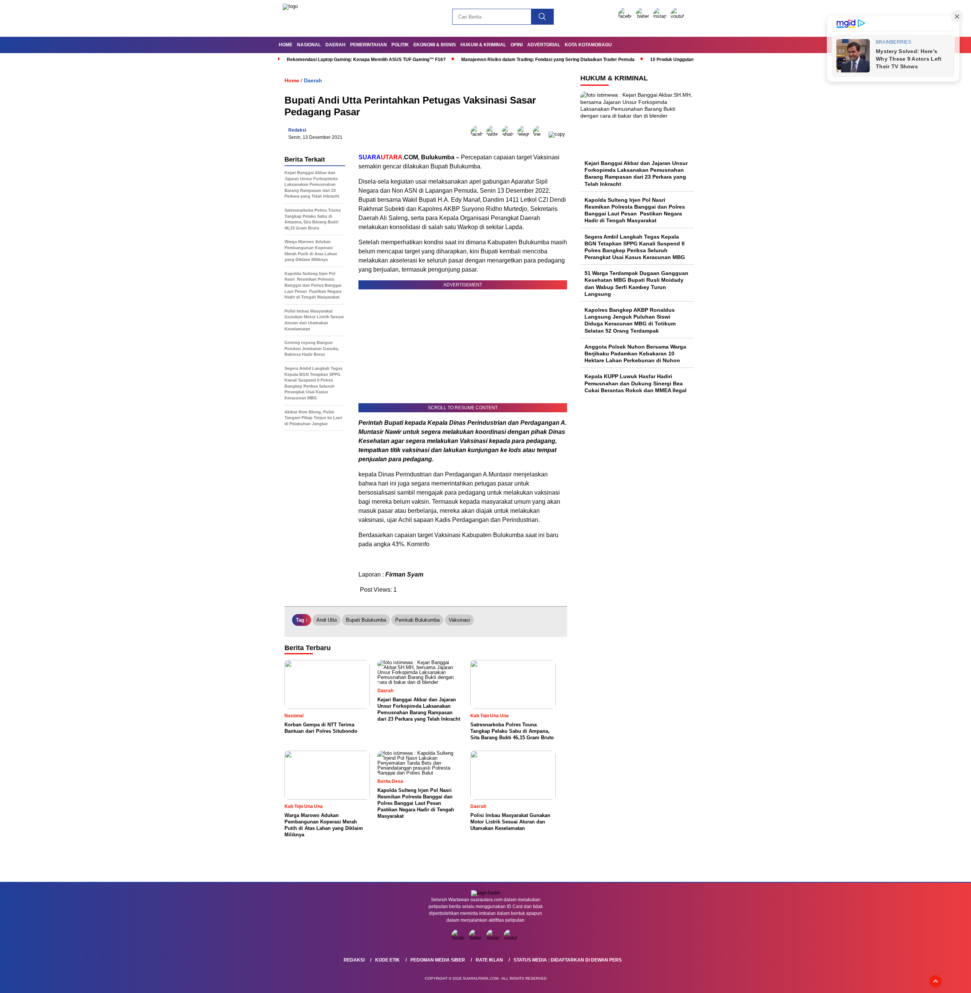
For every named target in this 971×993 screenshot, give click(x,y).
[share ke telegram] (525, 134)
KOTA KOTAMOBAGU (588, 44)
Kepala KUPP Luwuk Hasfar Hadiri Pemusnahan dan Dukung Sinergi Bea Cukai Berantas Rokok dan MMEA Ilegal (635, 383)
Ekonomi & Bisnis (434, 44)
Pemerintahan (368, 44)
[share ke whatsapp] (509, 134)
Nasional (309, 44)
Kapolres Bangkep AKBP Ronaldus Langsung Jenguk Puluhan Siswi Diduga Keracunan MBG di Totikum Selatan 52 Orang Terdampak (630, 320)
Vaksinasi (459, 620)
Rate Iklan (489, 960)
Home (285, 44)
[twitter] (644, 16)
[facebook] (626, 16)
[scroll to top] (935, 981)
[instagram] (661, 16)
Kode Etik (387, 960)
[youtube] (679, 16)
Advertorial (543, 44)
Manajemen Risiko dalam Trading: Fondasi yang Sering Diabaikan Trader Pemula (548, 59)
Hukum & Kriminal (483, 44)
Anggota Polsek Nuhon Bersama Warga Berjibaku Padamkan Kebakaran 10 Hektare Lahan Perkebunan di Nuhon (635, 353)
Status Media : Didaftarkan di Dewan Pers (568, 960)
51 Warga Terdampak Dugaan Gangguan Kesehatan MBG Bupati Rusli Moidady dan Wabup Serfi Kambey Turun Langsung (636, 283)
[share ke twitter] (494, 134)
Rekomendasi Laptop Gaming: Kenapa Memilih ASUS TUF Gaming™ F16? (366, 59)
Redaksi (297, 130)
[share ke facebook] (478, 134)
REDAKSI (354, 960)
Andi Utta (326, 620)
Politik (400, 44)
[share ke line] (540, 134)
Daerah (335, 44)
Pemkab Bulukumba (417, 620)
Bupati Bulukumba (366, 620)
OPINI (517, 44)
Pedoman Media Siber (437, 960)
